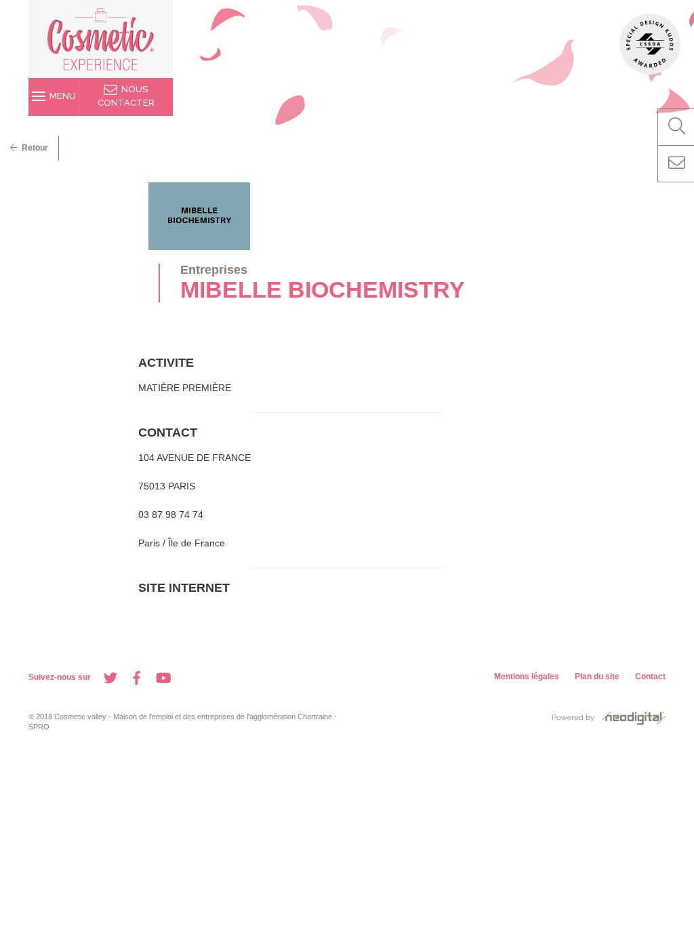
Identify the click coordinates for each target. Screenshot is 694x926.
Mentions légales (526, 676)
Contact (650, 676)
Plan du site (597, 676)
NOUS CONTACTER (126, 96)
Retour (33, 148)
